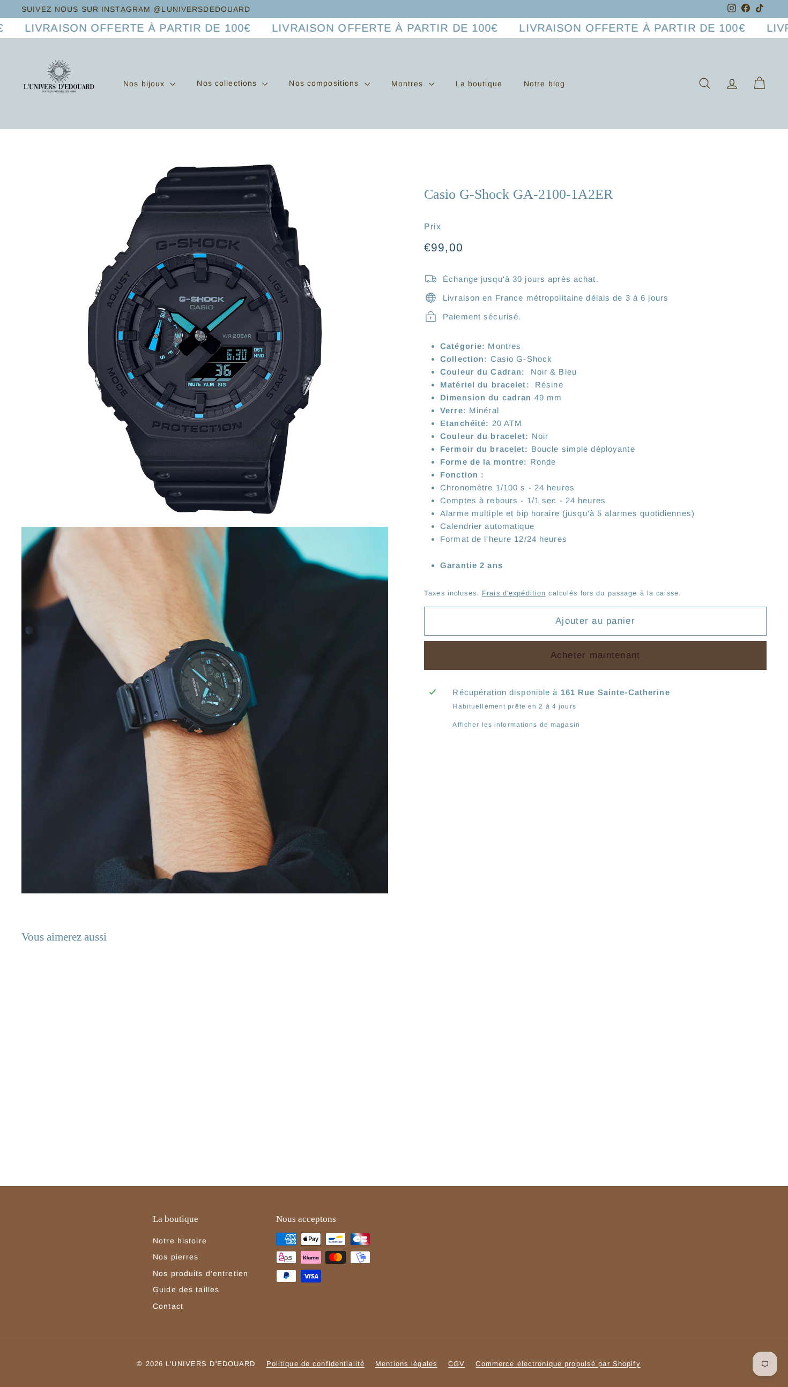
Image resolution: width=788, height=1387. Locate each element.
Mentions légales (406, 1364)
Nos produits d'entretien (200, 1273)
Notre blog (544, 83)
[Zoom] (204, 339)
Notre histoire (180, 1240)
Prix (433, 225)
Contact (168, 1306)
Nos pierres (175, 1256)
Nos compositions (325, 83)
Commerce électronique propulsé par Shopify (557, 1364)
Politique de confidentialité (315, 1364)
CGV (456, 1364)
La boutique (479, 83)
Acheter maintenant (596, 655)
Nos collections (228, 83)
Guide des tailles (186, 1289)
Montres (408, 83)
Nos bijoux (145, 83)
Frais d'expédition (514, 592)
